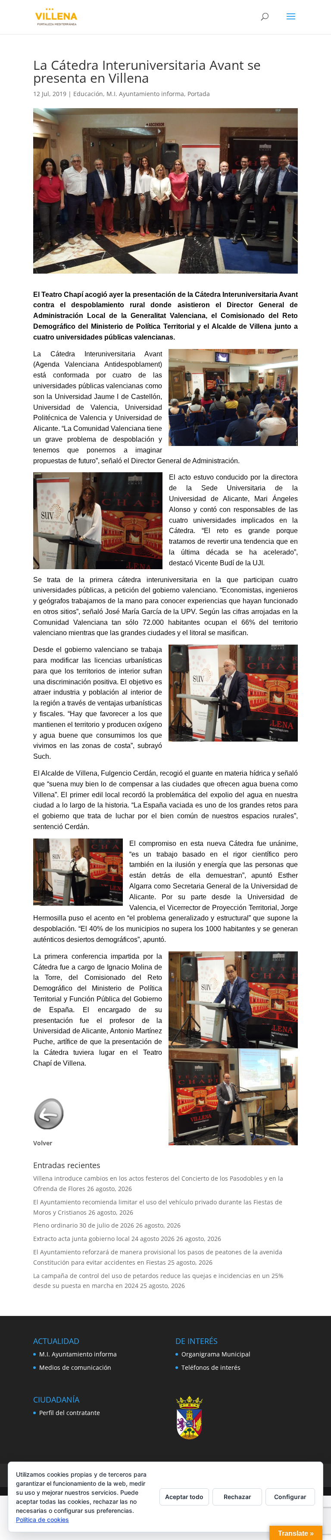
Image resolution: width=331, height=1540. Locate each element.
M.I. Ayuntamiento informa (145, 94)
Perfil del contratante (69, 1413)
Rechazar (237, 1496)
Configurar (290, 1496)
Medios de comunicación (75, 1367)
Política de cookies (42, 1519)
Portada (198, 94)
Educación (88, 94)
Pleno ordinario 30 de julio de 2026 (83, 1225)
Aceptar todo (184, 1496)
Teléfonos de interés (210, 1367)
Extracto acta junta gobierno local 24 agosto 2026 (104, 1238)
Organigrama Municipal (215, 1354)
